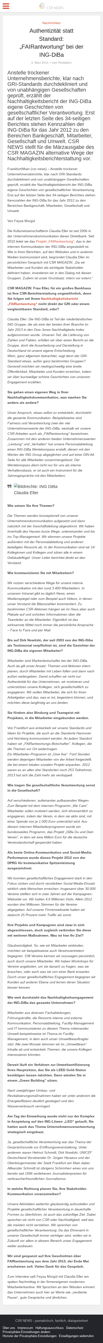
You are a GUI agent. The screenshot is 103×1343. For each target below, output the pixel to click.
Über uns (9, 1328)
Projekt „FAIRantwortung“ (55, 241)
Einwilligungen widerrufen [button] (76, 1336)
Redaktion (65, 62)
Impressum (25, 1328)
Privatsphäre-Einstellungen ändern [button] (26, 1332)
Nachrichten (51, 23)
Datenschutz (75, 1328)
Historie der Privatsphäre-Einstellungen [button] (30, 1336)
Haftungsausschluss (49, 1328)
